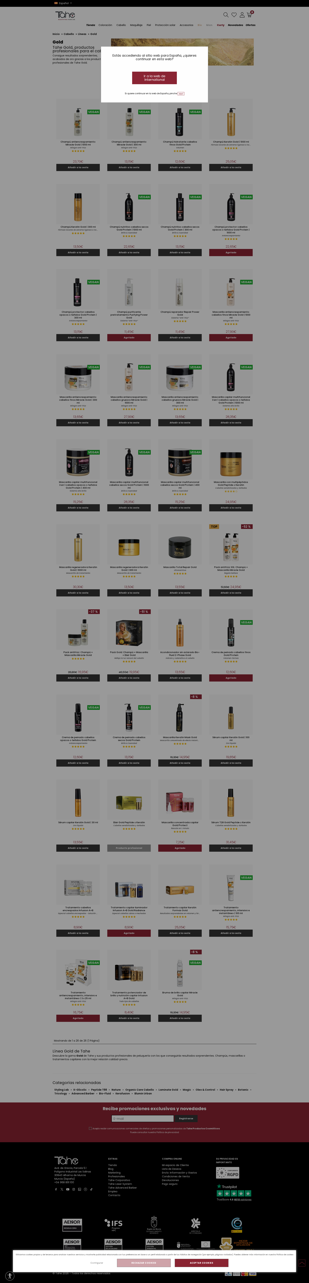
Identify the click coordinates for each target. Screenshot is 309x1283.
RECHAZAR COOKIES (143, 1262)
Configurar (96, 1262)
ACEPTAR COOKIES (201, 1262)
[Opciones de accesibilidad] (9, 1276)
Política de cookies (284, 1254)
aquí (181, 93)
